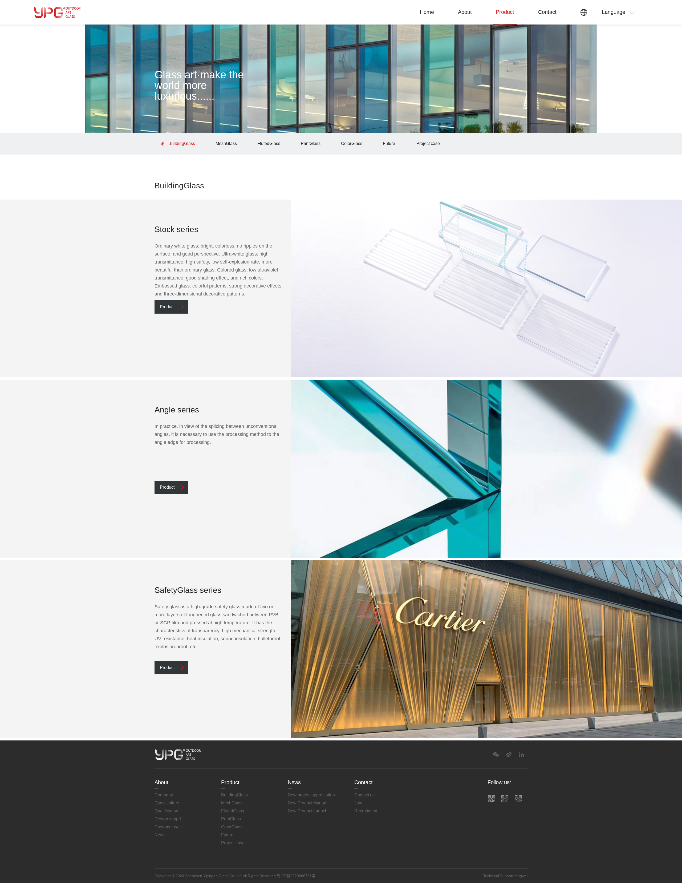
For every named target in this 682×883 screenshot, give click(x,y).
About (465, 12)
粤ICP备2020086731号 (296, 876)
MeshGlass (226, 143)
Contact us (364, 795)
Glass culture (167, 803)
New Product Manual (307, 803)
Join (358, 803)
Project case (428, 143)
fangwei (520, 876)
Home (427, 12)
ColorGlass (351, 143)
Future (389, 143)
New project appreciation (311, 795)
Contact (547, 12)
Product (505, 12)
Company (164, 795)
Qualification (166, 811)
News (160, 835)
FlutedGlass (268, 143)
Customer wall (168, 827)
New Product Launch (307, 811)
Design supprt (168, 819)
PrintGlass (310, 143)
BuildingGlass (181, 143)
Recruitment (365, 811)
